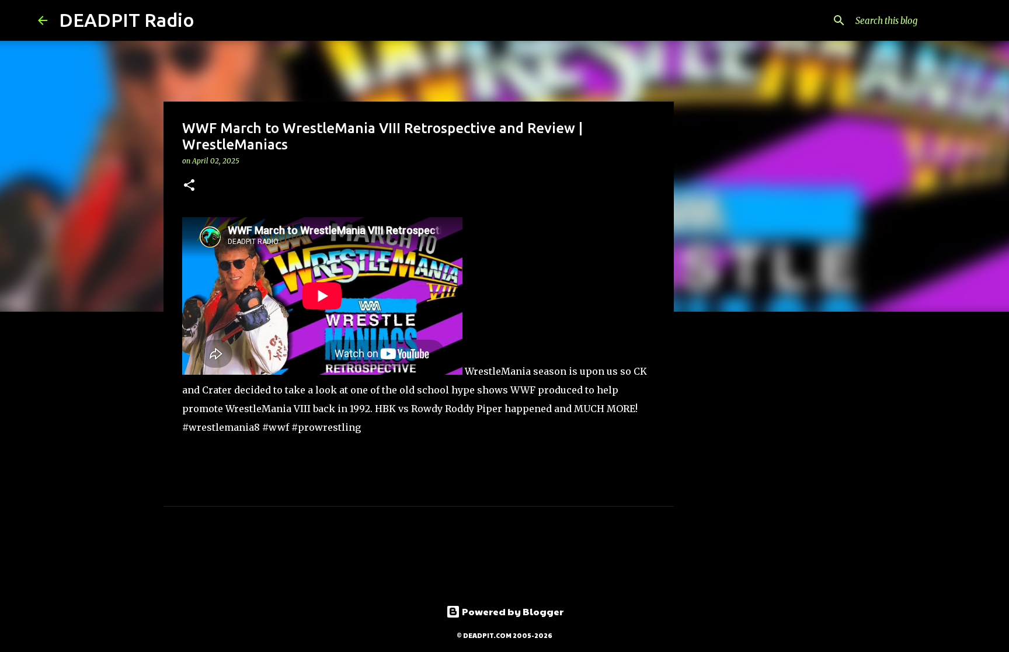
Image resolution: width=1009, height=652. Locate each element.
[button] (189, 186)
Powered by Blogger (511, 611)
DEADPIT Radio (126, 19)
